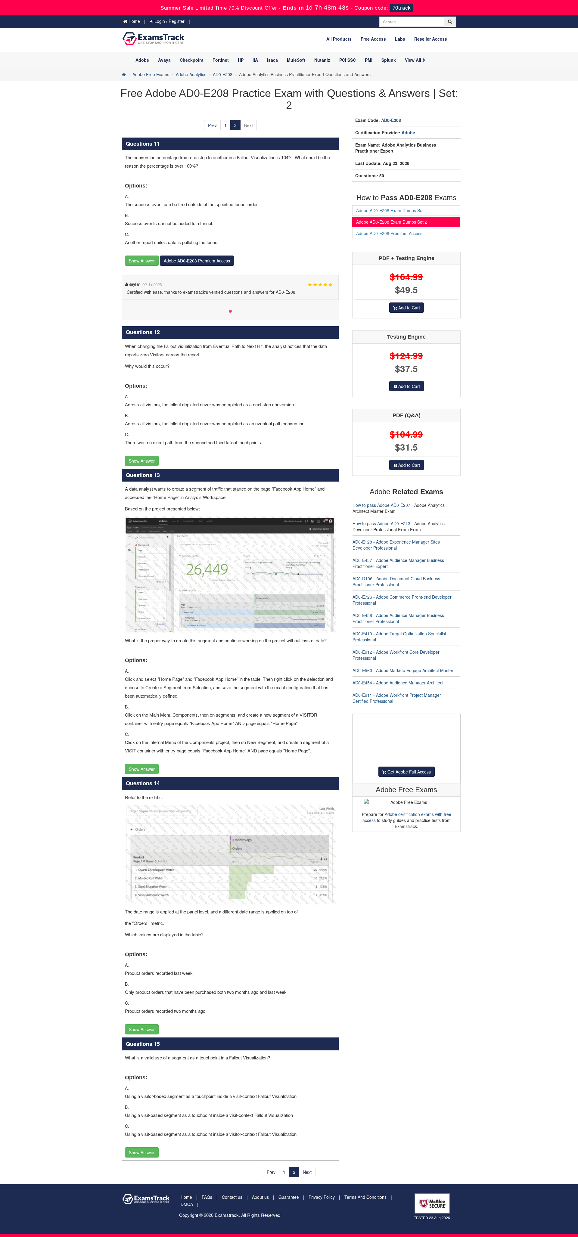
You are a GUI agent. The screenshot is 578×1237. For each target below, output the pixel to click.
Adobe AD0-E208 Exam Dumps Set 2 (391, 222)
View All (413, 60)
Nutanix (322, 60)
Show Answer (142, 261)
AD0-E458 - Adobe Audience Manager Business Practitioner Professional (398, 618)
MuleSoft (296, 60)
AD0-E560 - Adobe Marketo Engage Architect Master (403, 670)
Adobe (142, 60)
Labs (400, 39)
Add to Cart (408, 308)
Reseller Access (430, 39)
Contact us (232, 1197)
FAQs (207, 1197)
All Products (339, 39)
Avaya (164, 60)
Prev (212, 125)
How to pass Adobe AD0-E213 (381, 523)
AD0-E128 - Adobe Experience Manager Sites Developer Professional (396, 545)
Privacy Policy (322, 1197)
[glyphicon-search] (450, 22)
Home (133, 21)
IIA (255, 60)
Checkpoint (192, 60)
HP (241, 60)
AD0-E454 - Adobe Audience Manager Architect (398, 683)
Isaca (272, 60)
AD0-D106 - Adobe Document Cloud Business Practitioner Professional (396, 581)
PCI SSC (347, 60)
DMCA (187, 1204)
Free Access (373, 39)
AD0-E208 (222, 74)
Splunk (388, 60)
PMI (368, 60)
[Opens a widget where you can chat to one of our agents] (555, 1226)
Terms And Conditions (365, 1197)
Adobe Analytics (191, 74)
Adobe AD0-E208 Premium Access (197, 261)
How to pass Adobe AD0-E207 (381, 505)
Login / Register (169, 21)
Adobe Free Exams (150, 74)
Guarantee (288, 1197)
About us (260, 1197)
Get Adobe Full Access (408, 772)
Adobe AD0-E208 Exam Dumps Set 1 (391, 210)
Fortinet (221, 60)
